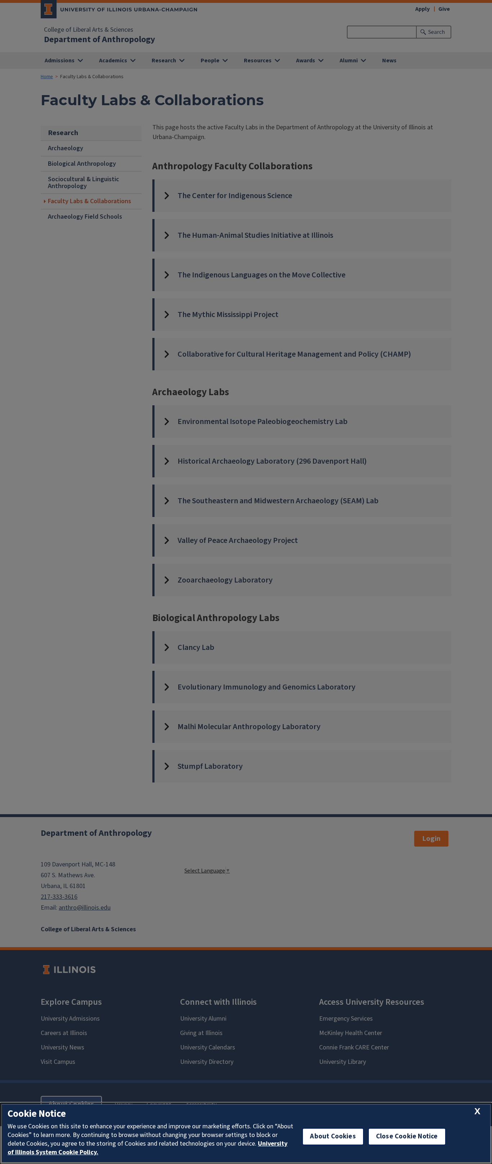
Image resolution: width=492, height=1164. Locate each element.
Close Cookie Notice (407, 1136)
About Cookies (332, 1136)
